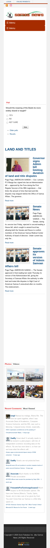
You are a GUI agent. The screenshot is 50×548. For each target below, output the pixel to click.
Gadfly (13, 438)
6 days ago (29, 468)
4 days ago (26, 432)
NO (10, 119)
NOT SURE (13, 122)
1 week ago (31, 507)
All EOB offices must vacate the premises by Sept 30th (23, 479)
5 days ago (16, 455)
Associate (15, 474)
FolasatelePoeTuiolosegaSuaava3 (24, 488)
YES (11, 115)
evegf (13, 416)
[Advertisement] (25, 59)
